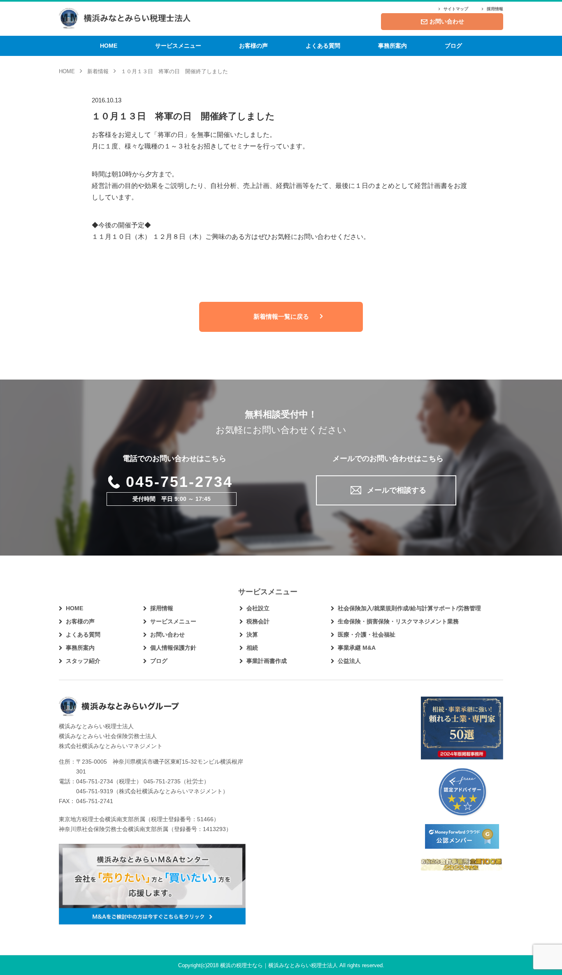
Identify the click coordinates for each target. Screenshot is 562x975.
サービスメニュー (178, 45)
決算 (252, 634)
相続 (252, 647)
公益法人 (349, 661)
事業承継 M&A (357, 647)
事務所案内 (392, 45)
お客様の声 (253, 45)
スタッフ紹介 (83, 661)
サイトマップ (456, 9)
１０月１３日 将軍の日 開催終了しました (183, 116)
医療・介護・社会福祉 (366, 634)
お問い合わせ (447, 21)
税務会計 (257, 621)
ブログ (453, 45)
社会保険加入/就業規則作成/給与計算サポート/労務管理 (409, 608)
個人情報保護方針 (173, 647)
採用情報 (495, 9)
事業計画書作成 (266, 661)
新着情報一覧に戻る (281, 316)
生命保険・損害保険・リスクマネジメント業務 (398, 621)
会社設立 (257, 608)
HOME (108, 45)
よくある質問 (323, 45)
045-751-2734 (179, 481)
